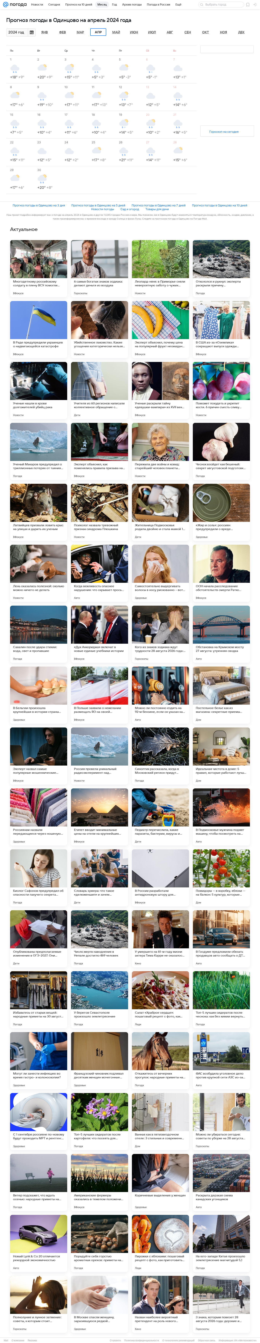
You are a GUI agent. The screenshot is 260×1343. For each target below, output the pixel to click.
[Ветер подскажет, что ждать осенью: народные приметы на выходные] (38, 1182)
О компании (18, 1340)
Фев (62, 32)
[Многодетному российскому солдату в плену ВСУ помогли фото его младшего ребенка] (38, 268)
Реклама (32, 1340)
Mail (6, 1340)
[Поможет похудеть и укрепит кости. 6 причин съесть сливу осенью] (221, 390)
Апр (98, 32)
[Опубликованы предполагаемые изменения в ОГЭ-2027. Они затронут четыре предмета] (38, 938)
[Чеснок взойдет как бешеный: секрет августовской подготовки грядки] (221, 451)
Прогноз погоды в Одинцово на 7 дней (159, 205)
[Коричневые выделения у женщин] (160, 1182)
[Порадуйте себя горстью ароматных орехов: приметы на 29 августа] (99, 1243)
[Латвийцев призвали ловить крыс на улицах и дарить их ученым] (38, 512)
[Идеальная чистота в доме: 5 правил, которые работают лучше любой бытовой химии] (221, 756)
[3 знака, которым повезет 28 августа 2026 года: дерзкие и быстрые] (221, 1304)
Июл (152, 32)
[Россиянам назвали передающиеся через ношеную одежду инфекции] (38, 817)
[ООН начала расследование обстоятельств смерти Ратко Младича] (221, 573)
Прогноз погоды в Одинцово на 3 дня (39, 205)
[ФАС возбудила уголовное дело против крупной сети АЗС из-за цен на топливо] (221, 1060)
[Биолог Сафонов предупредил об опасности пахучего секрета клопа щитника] (38, 877)
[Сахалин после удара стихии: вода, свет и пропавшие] (38, 634)
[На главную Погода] (17, 4)
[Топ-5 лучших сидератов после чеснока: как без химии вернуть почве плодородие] (221, 999)
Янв (44, 32)
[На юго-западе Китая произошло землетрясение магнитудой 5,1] (221, 1243)
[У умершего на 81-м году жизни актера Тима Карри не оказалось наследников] (160, 938)
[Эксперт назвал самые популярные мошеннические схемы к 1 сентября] (38, 756)
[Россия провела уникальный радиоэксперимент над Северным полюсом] (99, 756)
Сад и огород (129, 209)
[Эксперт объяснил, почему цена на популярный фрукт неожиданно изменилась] (160, 329)
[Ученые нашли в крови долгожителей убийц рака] (38, 390)
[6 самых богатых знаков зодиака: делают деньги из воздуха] (99, 268)
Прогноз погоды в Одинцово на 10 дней (219, 205)
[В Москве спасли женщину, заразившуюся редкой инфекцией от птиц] (99, 1304)
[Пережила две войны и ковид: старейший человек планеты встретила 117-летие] (160, 451)
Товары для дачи (157, 209)
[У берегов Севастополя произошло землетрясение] (99, 999)
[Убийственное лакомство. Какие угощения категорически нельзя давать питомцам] (99, 329)
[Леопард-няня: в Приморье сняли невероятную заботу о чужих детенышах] (160, 268)
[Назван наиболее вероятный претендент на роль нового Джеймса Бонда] (160, 1304)
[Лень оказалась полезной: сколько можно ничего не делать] (38, 573)
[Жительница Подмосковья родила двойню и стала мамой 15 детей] (160, 512)
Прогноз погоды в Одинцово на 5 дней (98, 205)
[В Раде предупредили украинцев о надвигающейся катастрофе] (38, 329)
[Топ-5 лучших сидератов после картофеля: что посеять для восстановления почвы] (99, 1121)
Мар (80, 32)
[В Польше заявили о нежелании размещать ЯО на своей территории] (99, 695)
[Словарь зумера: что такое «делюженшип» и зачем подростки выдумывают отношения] (99, 877)
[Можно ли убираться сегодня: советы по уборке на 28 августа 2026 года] (221, 1121)
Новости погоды (102, 209)
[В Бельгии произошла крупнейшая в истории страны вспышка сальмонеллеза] (38, 695)
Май (116, 32)
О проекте (115, 1340)
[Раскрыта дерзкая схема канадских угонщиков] (221, 1182)
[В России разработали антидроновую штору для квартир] (160, 877)
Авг (170, 32)
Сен (187, 32)
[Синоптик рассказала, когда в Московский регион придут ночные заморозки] (160, 756)
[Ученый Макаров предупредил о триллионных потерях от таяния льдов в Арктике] (38, 451)
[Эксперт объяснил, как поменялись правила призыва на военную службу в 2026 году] (99, 451)
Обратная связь (206, 1340)
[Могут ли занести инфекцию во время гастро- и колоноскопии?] (38, 1060)
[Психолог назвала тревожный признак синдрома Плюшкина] (99, 512)
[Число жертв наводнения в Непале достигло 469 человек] (99, 938)
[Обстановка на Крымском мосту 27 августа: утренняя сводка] (221, 634)
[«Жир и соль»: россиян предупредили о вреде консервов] (221, 512)
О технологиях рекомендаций (178, 1340)
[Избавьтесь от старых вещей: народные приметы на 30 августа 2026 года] (38, 999)
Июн (134, 32)
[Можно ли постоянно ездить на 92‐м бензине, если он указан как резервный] (160, 695)
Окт (205, 32)
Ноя (223, 32)
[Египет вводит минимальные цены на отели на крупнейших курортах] (99, 817)
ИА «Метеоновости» (245, 1340)
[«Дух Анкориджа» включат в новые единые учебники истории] (99, 634)
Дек (241, 32)
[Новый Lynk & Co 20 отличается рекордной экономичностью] (38, 1243)
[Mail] (5, 4)
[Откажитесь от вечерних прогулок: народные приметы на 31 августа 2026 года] (160, 1060)
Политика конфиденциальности (141, 1340)
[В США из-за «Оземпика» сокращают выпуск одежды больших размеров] (221, 329)
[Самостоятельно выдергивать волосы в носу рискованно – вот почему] (160, 573)
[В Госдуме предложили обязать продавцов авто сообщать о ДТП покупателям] (221, 938)
